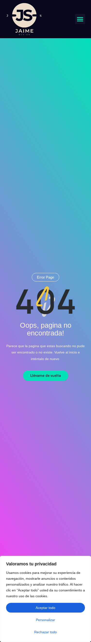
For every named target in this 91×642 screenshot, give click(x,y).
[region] (45, 599)
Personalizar (45, 620)
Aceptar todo (45, 608)
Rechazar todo (45, 632)
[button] (80, 19)
